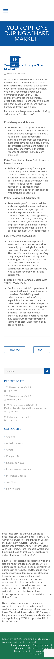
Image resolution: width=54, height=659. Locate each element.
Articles (24, 74)
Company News (15, 456)
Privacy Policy (42, 650)
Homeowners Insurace (19, 469)
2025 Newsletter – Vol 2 (17, 416)
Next (41, 349)
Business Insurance (39, 647)
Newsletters (13, 488)
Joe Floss (11, 482)
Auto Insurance (14, 443)
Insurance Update (16, 475)
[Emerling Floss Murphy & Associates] (27, 10)
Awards (10, 449)
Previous (15, 349)
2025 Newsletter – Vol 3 (17, 396)
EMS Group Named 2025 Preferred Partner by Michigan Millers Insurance (25, 407)
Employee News (15, 462)
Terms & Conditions (41, 654)
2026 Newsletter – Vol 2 (17, 387)
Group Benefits (22, 650)
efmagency (11, 74)
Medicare (19, 647)
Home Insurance (20, 644)
